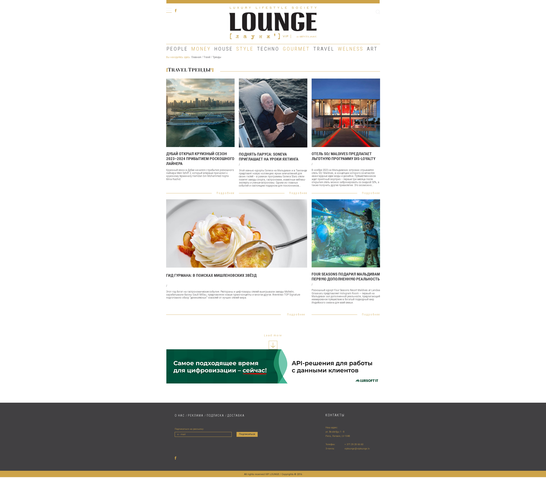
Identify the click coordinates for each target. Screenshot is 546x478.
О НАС (180, 415)
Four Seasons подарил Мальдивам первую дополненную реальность (346, 276)
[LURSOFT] (273, 366)
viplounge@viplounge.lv (357, 448)
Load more (273, 335)
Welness (350, 49)
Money (201, 49)
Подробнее (225, 193)
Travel (323, 49)
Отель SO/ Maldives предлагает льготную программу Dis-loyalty (343, 156)
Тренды (217, 57)
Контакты (334, 415)
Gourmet (296, 49)
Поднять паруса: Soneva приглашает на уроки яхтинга (268, 157)
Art (372, 49)
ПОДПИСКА (215, 415)
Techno (268, 49)
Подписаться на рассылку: (189, 429)
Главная (196, 57)
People (177, 49)
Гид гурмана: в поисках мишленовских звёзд (211, 275)
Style (245, 49)
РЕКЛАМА (195, 415)
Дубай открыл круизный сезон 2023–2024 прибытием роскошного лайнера (200, 158)
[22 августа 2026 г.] (273, 22)
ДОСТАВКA (236, 415)
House (223, 49)
